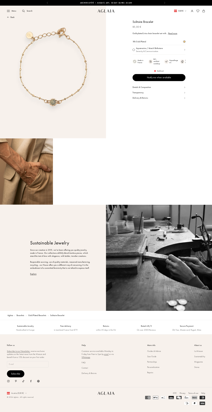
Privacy (182, 393)
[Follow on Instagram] (8, 381)
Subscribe (15, 373)
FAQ (83, 362)
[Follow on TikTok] (23, 381)
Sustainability (199, 356)
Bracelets (21, 315)
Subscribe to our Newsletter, (18, 351)
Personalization (153, 367)
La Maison (198, 351)
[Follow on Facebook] (30, 381)
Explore (33, 274)
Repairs (150, 372)
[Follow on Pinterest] (15, 381)
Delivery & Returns (89, 373)
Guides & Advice (154, 351)
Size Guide (151, 356)
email (106, 354)
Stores (196, 367)
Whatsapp (86, 357)
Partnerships (152, 361)
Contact (85, 368)
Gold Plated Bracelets (37, 315)
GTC (175, 393)
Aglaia (10, 315)
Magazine (198, 361)
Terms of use (193, 393)
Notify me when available (159, 77)
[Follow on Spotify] (38, 381)
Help (203, 393)
